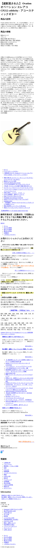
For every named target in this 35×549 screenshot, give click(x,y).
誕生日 (6, 478)
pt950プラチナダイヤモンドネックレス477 (16, 199)
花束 (5, 467)
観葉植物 (6, 471)
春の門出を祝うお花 (10, 511)
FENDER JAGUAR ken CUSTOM (13, 198)
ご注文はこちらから (10, 234)
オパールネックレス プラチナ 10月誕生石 (19, 399)
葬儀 (5, 474)
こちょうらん (8, 464)
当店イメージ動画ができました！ (12, 408)
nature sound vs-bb (10, 373)
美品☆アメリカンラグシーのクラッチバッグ (17, 207)
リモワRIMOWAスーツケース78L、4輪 (17, 368)
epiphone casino (8, 201)
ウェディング (8, 479)
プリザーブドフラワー (10, 473)
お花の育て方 (8, 512)
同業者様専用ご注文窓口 (11, 519)
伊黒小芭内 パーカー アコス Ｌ (14, 193)
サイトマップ (8, 528)
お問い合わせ (8, 529)
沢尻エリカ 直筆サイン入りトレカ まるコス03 (19, 378)
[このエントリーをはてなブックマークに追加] (1, 452)
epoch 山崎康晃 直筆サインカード (14, 194)
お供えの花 (7, 476)
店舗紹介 (6, 233)
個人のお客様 (8, 229)
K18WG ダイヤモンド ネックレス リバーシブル (19, 383)
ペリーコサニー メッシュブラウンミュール (19, 366)
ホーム (6, 226)
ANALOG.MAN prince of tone (12, 182)
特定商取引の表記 (9, 524)
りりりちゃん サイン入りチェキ (15, 398)
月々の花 (6, 514)
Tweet (2, 450)
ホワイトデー (8, 488)
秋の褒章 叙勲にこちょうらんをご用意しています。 (18, 349)
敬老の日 (6, 486)
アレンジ (6, 469)
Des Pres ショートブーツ (13, 396)
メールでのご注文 (9, 518)
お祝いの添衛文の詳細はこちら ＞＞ (23, 253)
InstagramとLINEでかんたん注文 (13, 509)
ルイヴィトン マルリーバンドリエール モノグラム (18, 187)
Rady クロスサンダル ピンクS (12, 196)
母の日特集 (7, 483)
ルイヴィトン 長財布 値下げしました (17, 405)
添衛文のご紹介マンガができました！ (13, 336)
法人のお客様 (8, 227)
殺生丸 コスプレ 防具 (10, 181)
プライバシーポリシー (10, 526)
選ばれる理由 (8, 231)
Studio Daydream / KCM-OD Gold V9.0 (16, 391)
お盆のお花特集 (8, 485)
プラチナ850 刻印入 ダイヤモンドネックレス (17, 184)
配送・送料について (10, 523)
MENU (3, 223)
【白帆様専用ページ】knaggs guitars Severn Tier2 (14, 210)
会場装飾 (6, 481)
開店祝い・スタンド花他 (11, 466)
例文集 (6, 516)
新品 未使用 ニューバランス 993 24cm (15, 206)
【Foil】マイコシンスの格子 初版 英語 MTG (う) (18, 186)
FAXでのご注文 (8, 521)
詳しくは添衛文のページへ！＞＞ (24, 270)
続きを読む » (29, 346)
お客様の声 (7, 462)
